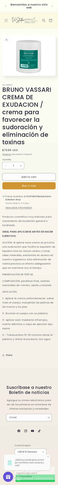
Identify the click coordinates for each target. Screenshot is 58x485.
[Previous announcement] (5, 6)
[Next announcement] (52, 6)
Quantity (6, 159)
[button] (6, 20)
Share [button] (9, 355)
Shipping (6, 154)
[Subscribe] (48, 417)
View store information (18, 207)
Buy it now (29, 185)
